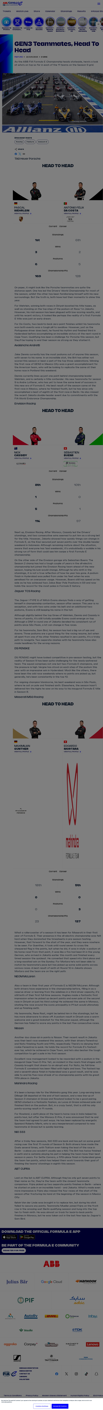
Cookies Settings (42, 1406)
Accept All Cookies (60, 1406)
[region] (51, 1404)
